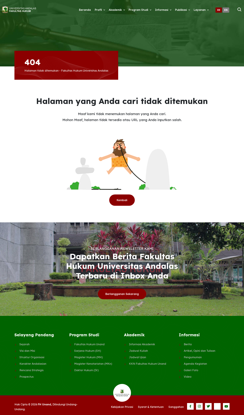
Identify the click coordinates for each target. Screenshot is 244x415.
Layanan (200, 9)
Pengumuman (193, 357)
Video (187, 376)
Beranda (85, 9)
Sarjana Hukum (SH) (87, 350)
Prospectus (26, 376)
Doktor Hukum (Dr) (86, 370)
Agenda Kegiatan (195, 363)
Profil (98, 9)
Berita (188, 344)
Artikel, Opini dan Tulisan (199, 350)
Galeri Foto (191, 370)
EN (226, 9)
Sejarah (24, 344)
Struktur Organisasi (31, 357)
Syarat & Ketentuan (151, 407)
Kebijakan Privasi (122, 407)
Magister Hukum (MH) (88, 357)
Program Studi (138, 9)
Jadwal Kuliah (138, 350)
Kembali (122, 200)
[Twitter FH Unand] (208, 406)
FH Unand (44, 404)
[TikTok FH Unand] (217, 406)
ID (218, 9)
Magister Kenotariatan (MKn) (93, 363)
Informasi (161, 9)
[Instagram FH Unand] (199, 406)
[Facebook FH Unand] (190, 406)
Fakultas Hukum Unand (89, 344)
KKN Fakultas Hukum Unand (147, 363)
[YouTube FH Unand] (226, 406)
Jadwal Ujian (137, 357)
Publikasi (181, 9)
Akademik (115, 9)
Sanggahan (176, 407)
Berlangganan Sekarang (122, 294)
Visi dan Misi (27, 350)
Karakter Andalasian (32, 363)
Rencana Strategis (31, 370)
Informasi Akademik (142, 344)
